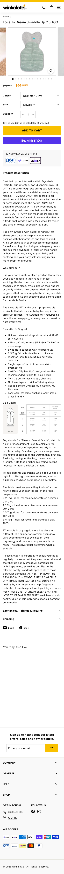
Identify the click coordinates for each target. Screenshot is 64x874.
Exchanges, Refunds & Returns (23, 610)
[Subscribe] (51, 748)
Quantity (8, 113)
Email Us (12, 818)
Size (5, 104)
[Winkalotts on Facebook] (33, 811)
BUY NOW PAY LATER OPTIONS (21, 154)
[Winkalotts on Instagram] (39, 811)
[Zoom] (51, 70)
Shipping (20, 123)
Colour (7, 95)
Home (6, 16)
